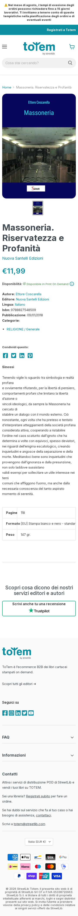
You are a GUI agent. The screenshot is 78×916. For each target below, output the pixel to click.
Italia (37, 841)
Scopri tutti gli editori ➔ (19, 684)
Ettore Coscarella (28, 294)
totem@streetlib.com (29, 824)
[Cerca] (70, 63)
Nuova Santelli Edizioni (22, 258)
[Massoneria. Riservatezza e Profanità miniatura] (38, 208)
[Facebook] (5, 713)
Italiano (20, 304)
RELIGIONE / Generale (23, 329)
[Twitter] (24, 713)
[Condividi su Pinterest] (30, 355)
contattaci (43, 815)
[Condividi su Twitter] (13, 355)
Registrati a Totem (61, 30)
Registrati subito (38, 796)
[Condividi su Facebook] (5, 355)
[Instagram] (11, 713)
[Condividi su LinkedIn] (22, 355)
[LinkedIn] (18, 713)
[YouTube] (31, 713)
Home (6, 87)
